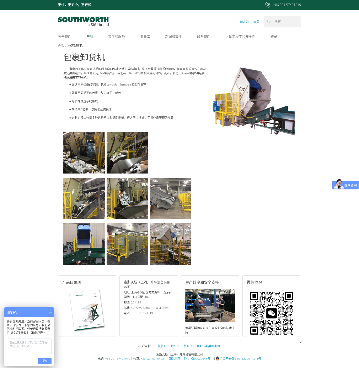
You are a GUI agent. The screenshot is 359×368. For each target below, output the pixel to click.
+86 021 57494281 (153, 359)
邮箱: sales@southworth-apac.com (146, 308)
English (244, 21)
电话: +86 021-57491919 (140, 313)
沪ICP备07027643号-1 (198, 359)
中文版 (255, 21)
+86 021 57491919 (117, 359)
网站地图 (175, 359)
